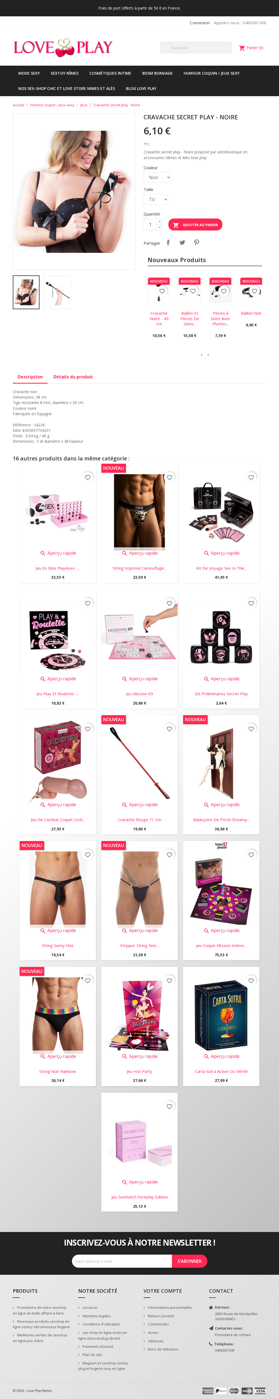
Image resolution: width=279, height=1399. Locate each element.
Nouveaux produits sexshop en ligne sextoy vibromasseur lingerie (41, 1324)
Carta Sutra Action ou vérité (221, 1071)
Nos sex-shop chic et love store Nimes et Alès (66, 88)
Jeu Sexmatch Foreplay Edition (139, 1197)
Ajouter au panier (195, 225)
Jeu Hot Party (139, 1071)
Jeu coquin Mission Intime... (221, 945)
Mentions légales (96, 1315)
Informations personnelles (169, 1307)
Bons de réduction (162, 1349)
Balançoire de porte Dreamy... (221, 819)
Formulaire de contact (233, 1334)
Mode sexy (29, 73)
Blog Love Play (141, 88)
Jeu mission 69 (139, 693)
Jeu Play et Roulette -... (58, 693)
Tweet (182, 242)
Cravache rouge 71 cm (139, 819)
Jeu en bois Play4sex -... (58, 568)
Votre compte (163, 1291)
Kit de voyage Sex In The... (221, 568)
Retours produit (160, 1315)
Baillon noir (251, 313)
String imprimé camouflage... (139, 568)
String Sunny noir (58, 945)
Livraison (90, 1307)
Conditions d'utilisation (101, 1324)
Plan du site (92, 1354)
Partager (168, 242)
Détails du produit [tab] (73, 377)
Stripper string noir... (139, 945)
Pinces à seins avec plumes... (221, 318)
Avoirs (152, 1332)
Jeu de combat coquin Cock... (58, 819)
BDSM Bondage (157, 73)
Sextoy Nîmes (64, 73)
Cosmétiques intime (110, 73)
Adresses (155, 1341)
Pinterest (196, 242)
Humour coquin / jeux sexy (211, 73)
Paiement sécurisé (97, 1346)
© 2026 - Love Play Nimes (32, 1390)
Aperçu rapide (58, 553)
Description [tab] (30, 377)
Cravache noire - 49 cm (159, 318)
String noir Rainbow (57, 1071)
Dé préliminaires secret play (221, 693)
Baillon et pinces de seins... (189, 318)
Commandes (158, 1324)
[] (230, 53)
